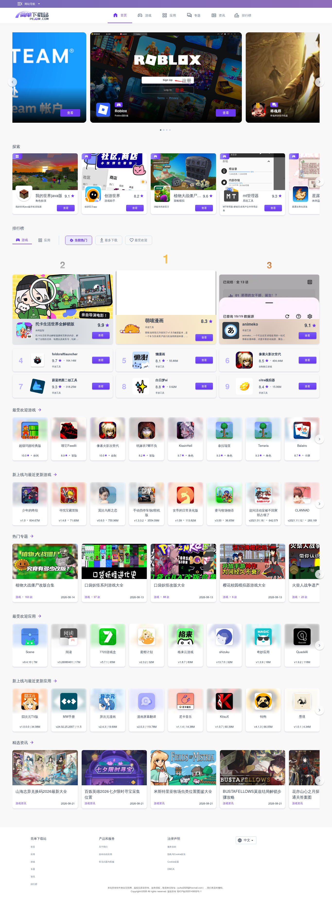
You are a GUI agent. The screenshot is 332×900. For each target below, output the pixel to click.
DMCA (170, 869)
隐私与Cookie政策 (176, 854)
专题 (33, 869)
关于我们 (103, 846)
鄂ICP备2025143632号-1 (189, 891)
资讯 (33, 876)
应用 (33, 854)
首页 (33, 846)
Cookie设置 (173, 861)
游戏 (33, 861)
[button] (12, 82)
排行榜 (34, 884)
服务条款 (171, 846)
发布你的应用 (105, 854)
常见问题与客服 (106, 861)
